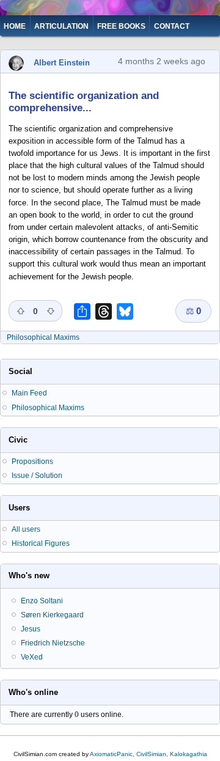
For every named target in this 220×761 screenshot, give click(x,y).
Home (15, 26)
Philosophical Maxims (43, 337)
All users (26, 529)
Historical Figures (41, 543)
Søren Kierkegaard (52, 615)
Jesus (30, 629)
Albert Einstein (62, 62)
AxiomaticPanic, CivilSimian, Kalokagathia (148, 754)
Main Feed (29, 393)
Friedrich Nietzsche (53, 643)
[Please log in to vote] (20, 310)
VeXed (32, 657)
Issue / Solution (37, 475)
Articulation (61, 26)
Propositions (32, 461)
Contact (171, 26)
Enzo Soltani (42, 601)
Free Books (121, 26)
